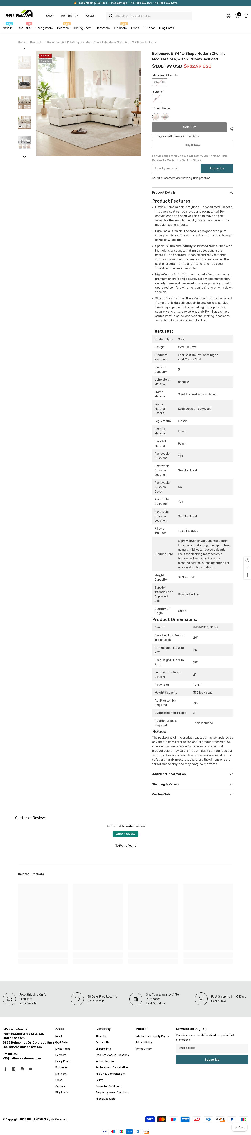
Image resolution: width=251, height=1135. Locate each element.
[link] (43, 955)
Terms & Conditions (187, 136)
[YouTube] (30, 1069)
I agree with (165, 136)
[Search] (149, 16)
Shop (50, 15)
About (91, 15)
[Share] (230, 128)
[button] (24, 49)
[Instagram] (14, 1069)
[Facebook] (5, 1069)
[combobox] (152, 16)
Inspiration (69, 15)
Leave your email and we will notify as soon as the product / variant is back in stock (189, 158)
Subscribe (217, 168)
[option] (88, 103)
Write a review (125, 834)
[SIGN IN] (228, 16)
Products (36, 42)
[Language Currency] (246, 15)
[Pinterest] (22, 1069)
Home (22, 42)
